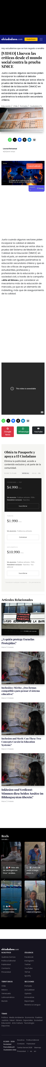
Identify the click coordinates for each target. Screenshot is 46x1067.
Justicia (4, 1020)
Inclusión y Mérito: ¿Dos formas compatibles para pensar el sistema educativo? (20, 691)
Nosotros (20, 1040)
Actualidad (29, 990)
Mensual (25, 473)
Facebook (29, 957)
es (31, 1051)
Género (19, 1020)
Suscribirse (23, 506)
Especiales (28, 1020)
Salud (12, 1020)
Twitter (28, 964)
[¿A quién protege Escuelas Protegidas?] (23, 619)
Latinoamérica (7, 997)
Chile (15, 106)
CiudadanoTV (36, 106)
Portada (23, 106)
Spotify (28, 976)
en (35, 1051)
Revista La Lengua (32, 1004)
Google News (7, 433)
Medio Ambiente (16, 1017)
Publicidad (6, 964)
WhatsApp (23, 431)
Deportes (5, 1025)
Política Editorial (8, 960)
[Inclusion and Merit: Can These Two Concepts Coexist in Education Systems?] (23, 719)
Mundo (4, 1001)
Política (4, 1017)
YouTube (38, 431)
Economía (29, 1017)
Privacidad (6, 972)
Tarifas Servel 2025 (24, 1047)
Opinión (28, 993)
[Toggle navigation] (41, 39)
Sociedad (38, 1020)
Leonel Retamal (10, 149)
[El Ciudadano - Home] (11, 39)
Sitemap (37, 1047)
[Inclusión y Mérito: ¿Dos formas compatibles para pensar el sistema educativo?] (23, 668)
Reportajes (29, 1001)
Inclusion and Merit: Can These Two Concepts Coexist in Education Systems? (21, 741)
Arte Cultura (17, 1023)
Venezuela (6, 993)
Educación (6, 106)
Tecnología (29, 1023)
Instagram (29, 960)
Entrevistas (29, 997)
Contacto (5, 968)
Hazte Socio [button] (31, 39)
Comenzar (23, 537)
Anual (36, 473)
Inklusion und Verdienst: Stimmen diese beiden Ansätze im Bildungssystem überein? (22, 793)
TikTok (27, 972)
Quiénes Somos (8, 957)
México (4, 990)
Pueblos (38, 1017)
